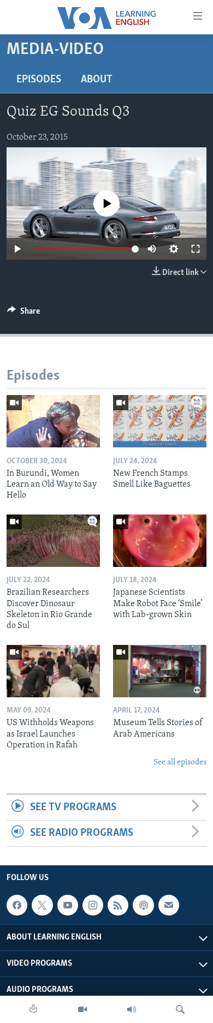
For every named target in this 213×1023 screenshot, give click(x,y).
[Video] (82, 1009)
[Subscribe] (168, 905)
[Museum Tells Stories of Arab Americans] (159, 671)
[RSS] (118, 905)
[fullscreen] (195, 249)
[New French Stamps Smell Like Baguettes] (159, 421)
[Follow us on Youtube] (67, 905)
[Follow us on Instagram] (92, 905)
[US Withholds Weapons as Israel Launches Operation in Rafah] (53, 671)
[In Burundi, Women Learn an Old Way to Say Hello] (53, 421)
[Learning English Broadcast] (131, 1009)
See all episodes (179, 762)
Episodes (38, 79)
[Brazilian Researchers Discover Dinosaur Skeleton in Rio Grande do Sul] (53, 541)
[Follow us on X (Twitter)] (42, 905)
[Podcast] (143, 905)
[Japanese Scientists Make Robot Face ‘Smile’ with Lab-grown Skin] (159, 541)
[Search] (180, 1009)
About (97, 79)
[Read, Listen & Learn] (33, 1009)
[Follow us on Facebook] (17, 905)
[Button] (23, 313)
